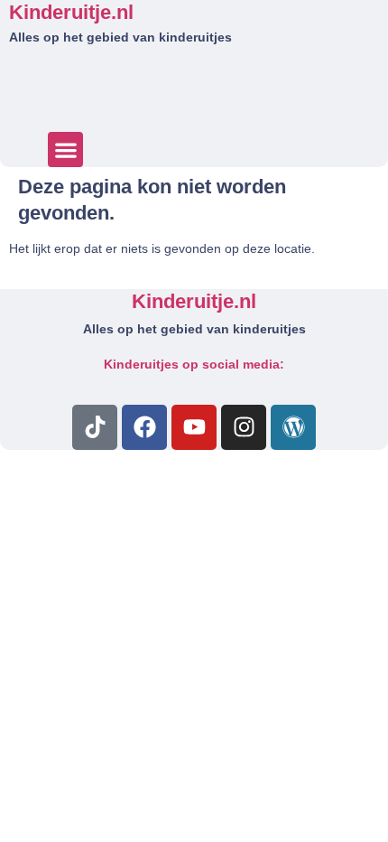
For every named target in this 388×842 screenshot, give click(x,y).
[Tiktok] (94, 427)
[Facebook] (144, 427)
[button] (65, 149)
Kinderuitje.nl (71, 12)
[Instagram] (243, 427)
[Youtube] (194, 427)
